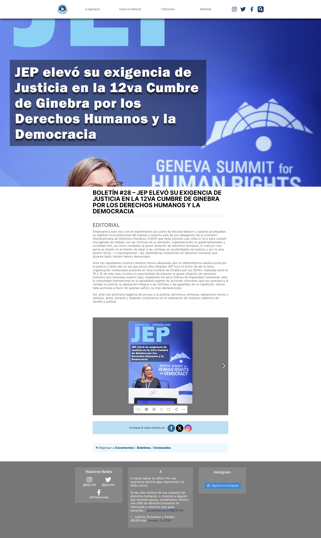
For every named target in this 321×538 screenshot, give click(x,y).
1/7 (138, 409)
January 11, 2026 (159, 520)
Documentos (124, 448)
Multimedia (205, 9)
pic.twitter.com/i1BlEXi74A (165, 510)
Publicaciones (168, 9)
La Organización (92, 9)
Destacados (162, 448)
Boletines (144, 448)
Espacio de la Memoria (130, 9)
